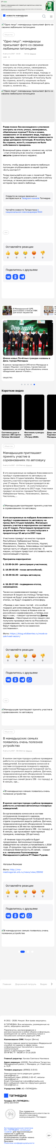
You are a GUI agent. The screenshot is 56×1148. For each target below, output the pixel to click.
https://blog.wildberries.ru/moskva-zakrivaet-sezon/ (25, 634)
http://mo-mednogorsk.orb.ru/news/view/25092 (23, 870)
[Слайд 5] (34, 384)
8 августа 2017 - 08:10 (11, 751)
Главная (7, 984)
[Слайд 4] (31, 384)
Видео (43, 984)
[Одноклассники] (15, 277)
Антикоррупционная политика (18, 1128)
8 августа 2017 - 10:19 (11, 54)
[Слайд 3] (28, 384)
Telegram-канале (30, 198)
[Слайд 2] (25, 384)
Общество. (8, 35)
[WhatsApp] (29, 679)
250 (5, 233)
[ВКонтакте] (8, 277)
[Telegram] (22, 277)
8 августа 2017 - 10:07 (11, 465)
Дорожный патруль (25, 984)
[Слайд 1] (21, 384)
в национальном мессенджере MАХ (24, 210)
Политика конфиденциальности (19, 1143)
